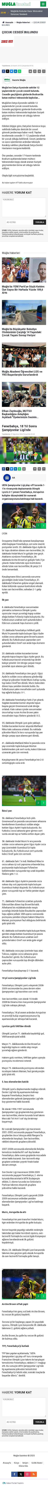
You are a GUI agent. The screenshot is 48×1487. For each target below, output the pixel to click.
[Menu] (43, 4)
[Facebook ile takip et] (14, 1474)
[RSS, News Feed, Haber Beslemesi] (33, 1474)
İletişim (25, 1463)
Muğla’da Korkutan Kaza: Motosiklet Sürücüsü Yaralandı (26, 12)
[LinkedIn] (15, 71)
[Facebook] (3, 71)
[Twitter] (7, 71)
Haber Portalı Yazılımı (15, 1483)
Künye (16, 1463)
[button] (34, 71)
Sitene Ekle (23, 1466)
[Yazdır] (30, 71)
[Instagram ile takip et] (27, 1474)
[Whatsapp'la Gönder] (19, 71)
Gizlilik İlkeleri (36, 1463)
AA (13, 477)
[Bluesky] (11, 71)
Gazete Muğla (18, 80)
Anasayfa (9, 22)
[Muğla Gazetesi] (16, 4)
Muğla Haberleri (23, 22)
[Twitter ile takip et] (21, 1474)
